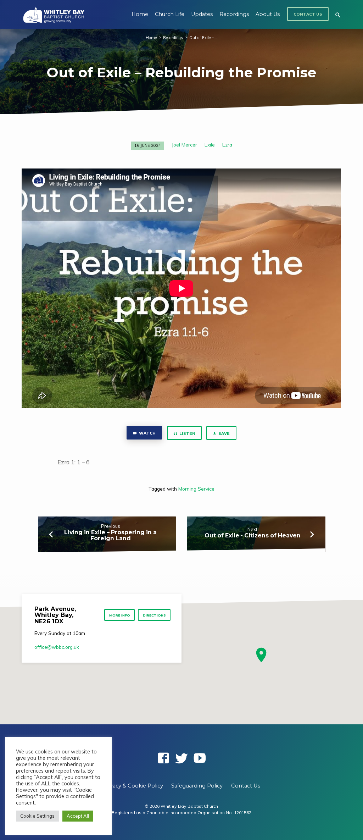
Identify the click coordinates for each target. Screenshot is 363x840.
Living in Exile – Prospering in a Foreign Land (110, 535)
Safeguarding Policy (197, 786)
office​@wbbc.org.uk (56, 647)
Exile (210, 145)
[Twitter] (181, 758)
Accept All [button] (78, 816)
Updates (202, 14)
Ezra (227, 145)
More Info (119, 615)
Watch (147, 433)
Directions (154, 615)
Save (223, 433)
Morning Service (196, 489)
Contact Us (308, 14)
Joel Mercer (184, 145)
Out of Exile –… (203, 37)
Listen (186, 433)
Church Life (169, 14)
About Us (268, 14)
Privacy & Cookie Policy (133, 786)
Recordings (234, 14)
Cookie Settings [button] (37, 816)
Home (140, 14)
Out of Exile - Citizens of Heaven (253, 535)
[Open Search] (338, 15)
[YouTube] (199, 758)
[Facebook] (163, 758)
